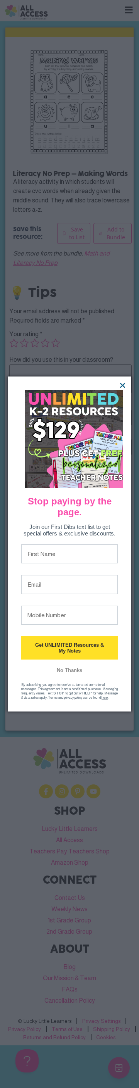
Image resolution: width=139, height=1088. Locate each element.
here (105, 697)
